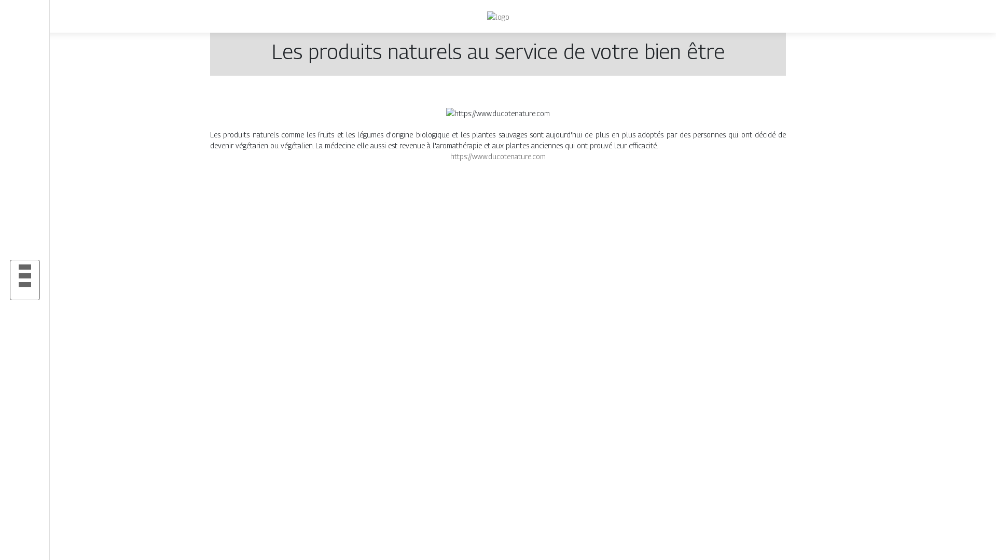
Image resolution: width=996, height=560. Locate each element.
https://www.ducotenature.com (498, 156)
